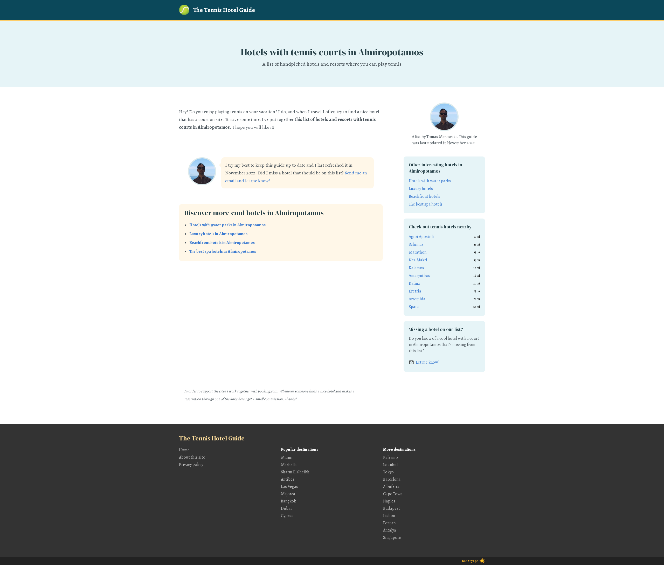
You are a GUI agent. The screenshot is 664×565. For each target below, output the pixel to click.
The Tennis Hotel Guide (224, 10)
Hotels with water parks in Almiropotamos (227, 225)
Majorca (288, 494)
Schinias (416, 244)
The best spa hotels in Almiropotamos (222, 251)
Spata (414, 307)
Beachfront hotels (424, 196)
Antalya (389, 530)
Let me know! (427, 362)
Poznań (389, 523)
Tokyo (388, 472)
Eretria (415, 291)
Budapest (391, 508)
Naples (389, 501)
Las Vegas (289, 486)
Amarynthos (419, 275)
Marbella (289, 465)
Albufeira (391, 486)
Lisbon (389, 516)
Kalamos (416, 268)
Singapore (392, 537)
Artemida (417, 299)
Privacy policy (191, 464)
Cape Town (392, 494)
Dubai (286, 508)
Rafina (414, 283)
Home (184, 450)
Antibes (287, 479)
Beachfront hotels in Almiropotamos (222, 243)
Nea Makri (418, 260)
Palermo (390, 457)
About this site (192, 457)
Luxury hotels (421, 189)
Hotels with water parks (430, 181)
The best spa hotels (425, 204)
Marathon (417, 252)
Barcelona (391, 479)
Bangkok (288, 501)
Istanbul (390, 465)
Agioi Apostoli (421, 237)
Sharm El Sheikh (295, 472)
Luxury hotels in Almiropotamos (218, 234)
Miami (287, 457)
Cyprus (287, 516)
